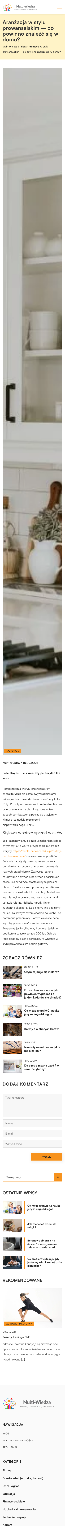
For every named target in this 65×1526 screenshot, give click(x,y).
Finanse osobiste (14, 1501)
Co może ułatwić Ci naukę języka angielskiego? (41, 1012)
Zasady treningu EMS (17, 1337)
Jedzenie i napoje (14, 1517)
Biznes (7, 1470)
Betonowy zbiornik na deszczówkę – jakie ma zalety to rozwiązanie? (42, 1244)
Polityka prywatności (18, 1440)
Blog (6, 1433)
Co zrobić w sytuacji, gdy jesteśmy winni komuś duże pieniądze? (44, 1262)
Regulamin (10, 1447)
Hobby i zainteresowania (19, 1509)
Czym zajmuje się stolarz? (41, 972)
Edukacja (9, 1493)
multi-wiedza (11, 762)
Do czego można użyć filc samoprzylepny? (41, 1067)
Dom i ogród (11, 1486)
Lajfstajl (12, 751)
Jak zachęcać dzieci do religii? (41, 1225)
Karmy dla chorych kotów (41, 1029)
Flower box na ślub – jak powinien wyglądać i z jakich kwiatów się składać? (43, 993)
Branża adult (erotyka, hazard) (23, 1478)
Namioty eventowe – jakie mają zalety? (42, 1049)
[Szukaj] (58, 1177)
